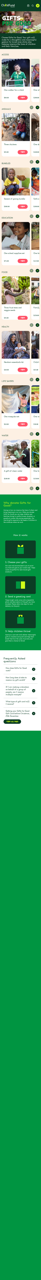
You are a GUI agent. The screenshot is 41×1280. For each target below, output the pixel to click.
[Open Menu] (38, 5)
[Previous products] (31, 107)
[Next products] (37, 107)
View (23, 98)
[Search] (33, 6)
